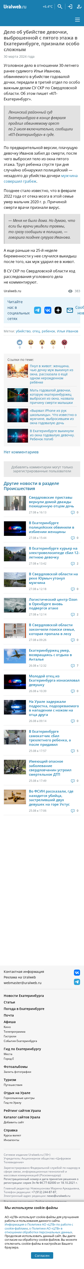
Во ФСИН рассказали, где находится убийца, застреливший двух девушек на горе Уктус (51, 798)
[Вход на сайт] (70, 6)
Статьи (9, 1002)
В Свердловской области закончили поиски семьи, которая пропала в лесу (52, 629)
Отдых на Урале (17, 1093)
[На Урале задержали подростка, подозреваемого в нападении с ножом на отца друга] (15, 707)
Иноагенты (11, 1140)
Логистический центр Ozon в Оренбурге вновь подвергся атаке (53, 603)
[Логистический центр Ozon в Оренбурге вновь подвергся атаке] (15, 605)
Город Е (9, 1059)
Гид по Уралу (12, 1103)
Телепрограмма (14, 1032)
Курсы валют (12, 1135)
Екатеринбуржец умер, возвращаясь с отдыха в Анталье (50, 654)
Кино (7, 1027)
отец (36, 331)
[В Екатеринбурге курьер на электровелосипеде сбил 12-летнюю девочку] (15, 554)
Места (8, 1054)
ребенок (48, 331)
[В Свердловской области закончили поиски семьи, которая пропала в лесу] (15, 630)
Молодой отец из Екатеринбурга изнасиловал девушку (54, 680)
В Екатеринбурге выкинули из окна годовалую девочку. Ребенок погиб (52, 435)
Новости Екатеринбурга (24, 995)
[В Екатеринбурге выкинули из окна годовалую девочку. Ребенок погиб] (17, 436)
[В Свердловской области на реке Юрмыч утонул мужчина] (15, 579)
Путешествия (13, 1085)
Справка (11, 1130)
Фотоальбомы (16, 1066)
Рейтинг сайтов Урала (22, 1110)
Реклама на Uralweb (20, 977)
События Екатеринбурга (20, 1041)
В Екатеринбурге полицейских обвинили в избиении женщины (51, 527)
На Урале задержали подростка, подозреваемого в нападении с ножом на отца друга (54, 708)
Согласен (42, 1255)
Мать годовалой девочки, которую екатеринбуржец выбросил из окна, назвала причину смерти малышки (52, 396)
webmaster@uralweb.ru (23, 983)
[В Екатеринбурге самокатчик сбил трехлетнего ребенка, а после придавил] (15, 737)
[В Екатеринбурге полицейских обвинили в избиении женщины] (15, 528)
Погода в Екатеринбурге (24, 1008)
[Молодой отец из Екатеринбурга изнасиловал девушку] (15, 682)
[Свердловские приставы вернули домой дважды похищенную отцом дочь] (15, 503)
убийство (23, 331)
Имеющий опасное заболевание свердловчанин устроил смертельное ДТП (50, 768)
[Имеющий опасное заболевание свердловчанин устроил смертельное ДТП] (15, 767)
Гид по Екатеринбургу (22, 1049)
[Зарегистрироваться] (79, 6)
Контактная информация (24, 971)
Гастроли (10, 1036)
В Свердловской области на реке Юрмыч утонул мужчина (53, 578)
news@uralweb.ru (58, 1196)
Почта (9, 1015)
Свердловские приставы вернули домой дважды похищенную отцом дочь (51, 501)
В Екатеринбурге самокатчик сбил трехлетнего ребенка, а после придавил (50, 738)
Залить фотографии (17, 1072)
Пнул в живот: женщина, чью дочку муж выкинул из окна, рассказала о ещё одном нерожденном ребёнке (51, 374)
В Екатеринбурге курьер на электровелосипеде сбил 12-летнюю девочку (54, 552)
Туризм (10, 1079)
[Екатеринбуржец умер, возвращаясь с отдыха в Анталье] (15, 656)
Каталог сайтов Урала (22, 1117)
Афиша (10, 1022)
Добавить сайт (14, 1122)
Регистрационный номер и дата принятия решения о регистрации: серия (41, 1181)
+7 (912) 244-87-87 (44, 1192)
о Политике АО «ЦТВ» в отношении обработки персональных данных (38, 1230)
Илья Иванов (67, 331)
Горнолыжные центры (19, 1098)
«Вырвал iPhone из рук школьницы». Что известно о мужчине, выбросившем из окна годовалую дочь (53, 416)
